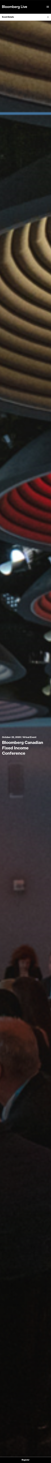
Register (26, 1460)
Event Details (36, 3)
